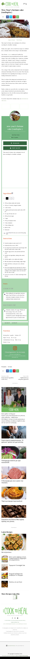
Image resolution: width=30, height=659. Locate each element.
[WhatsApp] (17, 16)
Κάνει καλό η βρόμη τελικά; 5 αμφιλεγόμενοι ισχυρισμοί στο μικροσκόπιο (17, 558)
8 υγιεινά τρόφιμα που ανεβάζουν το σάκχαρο (16, 574)
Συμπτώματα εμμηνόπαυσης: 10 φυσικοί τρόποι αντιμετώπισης (12, 441)
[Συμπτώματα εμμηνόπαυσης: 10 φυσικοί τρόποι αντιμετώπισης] (13, 432)
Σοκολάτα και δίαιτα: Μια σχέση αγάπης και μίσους (12, 520)
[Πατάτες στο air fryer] (4, 584)
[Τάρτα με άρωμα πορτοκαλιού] (13, 493)
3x (12, 198)
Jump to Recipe (11, 40)
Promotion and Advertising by (9, 655)
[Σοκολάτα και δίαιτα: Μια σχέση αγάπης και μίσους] (13, 511)
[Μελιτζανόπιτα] (13, 542)
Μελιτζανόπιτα (6, 552)
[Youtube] (17, 618)
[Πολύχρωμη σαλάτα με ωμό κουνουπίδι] (13, 452)
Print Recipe (19, 40)
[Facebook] (7, 16)
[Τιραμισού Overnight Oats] (4, 567)
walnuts (9, 54)
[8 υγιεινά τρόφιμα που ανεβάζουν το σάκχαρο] (4, 575)
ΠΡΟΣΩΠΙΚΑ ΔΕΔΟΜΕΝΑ (16, 623)
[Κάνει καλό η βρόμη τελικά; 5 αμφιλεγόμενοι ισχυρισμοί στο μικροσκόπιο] (4, 559)
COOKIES (24, 623)
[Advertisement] (15, 171)
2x (9, 198)
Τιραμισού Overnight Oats (17, 565)
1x (7, 198)
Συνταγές (10, 366)
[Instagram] (15, 618)
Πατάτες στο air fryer (15, 582)
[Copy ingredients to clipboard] (12, 193)
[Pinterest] (14, 16)
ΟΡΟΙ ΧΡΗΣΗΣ (6, 623)
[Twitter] (10, 16)
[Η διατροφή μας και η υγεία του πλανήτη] (13, 472)
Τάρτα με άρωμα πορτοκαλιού (11, 501)
